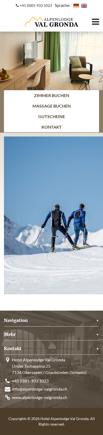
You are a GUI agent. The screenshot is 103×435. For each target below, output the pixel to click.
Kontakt (51, 126)
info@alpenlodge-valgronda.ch (39, 388)
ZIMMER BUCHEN (51, 95)
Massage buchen (51, 105)
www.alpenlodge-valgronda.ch (39, 397)
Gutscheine (51, 116)
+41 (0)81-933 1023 (35, 5)
